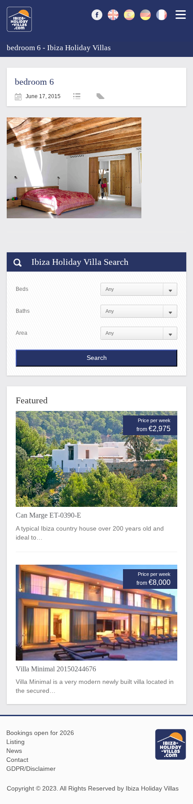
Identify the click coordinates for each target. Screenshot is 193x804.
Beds (22, 289)
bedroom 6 (34, 81)
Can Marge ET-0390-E (48, 515)
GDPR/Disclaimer (31, 768)
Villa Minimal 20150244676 (56, 669)
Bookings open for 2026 (40, 732)
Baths (23, 311)
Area (21, 333)
